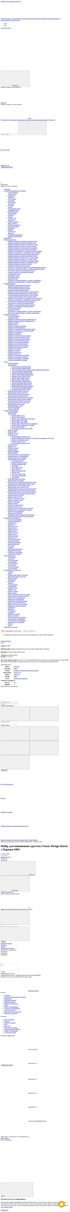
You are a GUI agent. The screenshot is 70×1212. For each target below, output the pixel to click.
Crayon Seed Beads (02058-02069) (22, 371)
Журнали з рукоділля (10, 627)
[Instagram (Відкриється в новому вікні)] (41, 56)
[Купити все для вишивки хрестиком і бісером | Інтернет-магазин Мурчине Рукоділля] (10, 970)
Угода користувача (14, 20)
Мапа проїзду (5, 1138)
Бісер (6, 362)
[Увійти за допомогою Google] (44, 714)
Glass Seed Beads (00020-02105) (21, 368)
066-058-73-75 (5, 165)
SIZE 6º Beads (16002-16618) (20, 378)
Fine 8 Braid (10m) (17, 467)
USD (9, 28)
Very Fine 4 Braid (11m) (19, 474)
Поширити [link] (4, 951)
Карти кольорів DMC (18, 427)
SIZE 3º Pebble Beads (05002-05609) (23, 375)
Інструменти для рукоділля (12, 570)
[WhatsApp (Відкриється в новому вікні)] (14, 56)
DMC (15, 676)
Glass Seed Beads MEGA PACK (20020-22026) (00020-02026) (30, 370)
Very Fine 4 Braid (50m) (19, 475)
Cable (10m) (15, 477)
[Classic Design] (6, 641)
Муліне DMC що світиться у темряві (23, 425)
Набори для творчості (11, 314)
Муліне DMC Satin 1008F (19, 422)
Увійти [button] (3, 909)
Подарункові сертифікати (47, 18)
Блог (18, 18)
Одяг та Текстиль (9, 555)
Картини (16, 666)
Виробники (8, 238)
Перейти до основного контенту (11, 1)
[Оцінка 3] (15, 748)
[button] (35, 11)
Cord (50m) (15, 466)
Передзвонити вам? (6, 167)
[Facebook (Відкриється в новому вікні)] (14, 70)
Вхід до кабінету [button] (9, 1019)
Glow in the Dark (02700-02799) (21, 366)
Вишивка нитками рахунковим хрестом (26, 670)
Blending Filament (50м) (19, 464)
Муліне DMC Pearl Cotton (19, 420)
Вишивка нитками (10, 239)
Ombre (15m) (16, 472)
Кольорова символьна (20, 678)
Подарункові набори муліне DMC (22, 428)
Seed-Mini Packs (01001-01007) (21, 389)
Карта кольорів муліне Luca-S (21, 443)
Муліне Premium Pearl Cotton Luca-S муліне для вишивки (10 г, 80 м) (33, 438)
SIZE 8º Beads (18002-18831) (20, 379)
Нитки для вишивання (11, 410)
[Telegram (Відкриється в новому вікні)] (41, 42)
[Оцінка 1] (15, 733)
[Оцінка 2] (44, 733)
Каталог (3, 18)
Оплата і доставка (11, 18)
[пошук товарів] (32, 128)
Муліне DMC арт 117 (18, 415)
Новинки (7, 189)
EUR (5, 28)
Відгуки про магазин (32, 18)
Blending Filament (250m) (19, 462)
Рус (5, 25)
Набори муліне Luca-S (18, 441)
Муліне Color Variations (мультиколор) (23, 418)
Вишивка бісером (9, 283)
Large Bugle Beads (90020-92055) (22, 388)
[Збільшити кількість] (15, 933)
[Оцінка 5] (15, 762)
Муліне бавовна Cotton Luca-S (21, 436)
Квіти (15, 668)
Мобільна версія (33, 991)
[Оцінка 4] (44, 748)
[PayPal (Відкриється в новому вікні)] (38, 975)
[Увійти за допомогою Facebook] (15, 714)
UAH (2, 28)
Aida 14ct (17, 674)
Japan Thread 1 (16, 469)
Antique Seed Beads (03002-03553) (22, 373)
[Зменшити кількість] (15, 917)
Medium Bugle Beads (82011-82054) (22, 386)
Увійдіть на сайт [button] (6, 892)
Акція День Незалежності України (15, 191)
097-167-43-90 (5, 150)
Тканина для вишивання (12, 518)
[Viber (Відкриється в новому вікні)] (14, 42)
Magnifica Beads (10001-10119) (21, 376)
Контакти (23, 18)
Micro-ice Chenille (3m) (19, 471)
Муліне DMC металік (18, 417)
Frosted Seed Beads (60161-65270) (22, 383)
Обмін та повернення (11, 1031)
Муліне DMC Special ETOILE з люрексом (24, 423)
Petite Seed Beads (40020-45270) (21, 381)
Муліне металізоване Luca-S (20, 440)
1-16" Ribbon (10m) (17, 461)
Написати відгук (6, 857)
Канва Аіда (17, 672)
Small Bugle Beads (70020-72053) (22, 384)
